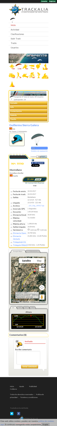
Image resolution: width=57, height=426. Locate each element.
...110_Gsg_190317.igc (36, 206)
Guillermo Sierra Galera (24, 125)
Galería (13, 115)
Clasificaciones (17, 34)
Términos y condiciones (29, 397)
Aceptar (45, 424)
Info (12, 107)
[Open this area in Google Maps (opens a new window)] (16, 301)
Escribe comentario (23, 349)
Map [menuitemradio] (39, 260)
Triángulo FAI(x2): (20, 245)
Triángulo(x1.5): (19, 242)
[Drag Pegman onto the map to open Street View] (42, 297)
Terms (43, 302)
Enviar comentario (30, 367)
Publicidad (33, 386)
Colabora (13, 389)
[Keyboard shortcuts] (20, 301)
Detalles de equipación (39, 151)
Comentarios (16, 111)
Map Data (26, 302)
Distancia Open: (19, 233)
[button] (24, 287)
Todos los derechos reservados (21, 394)
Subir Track (16, 38)
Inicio (13, 25)
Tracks (14, 43)
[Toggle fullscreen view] (42, 268)
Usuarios (15, 47)
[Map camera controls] (42, 287)
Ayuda (21, 386)
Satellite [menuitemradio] (26, 260)
